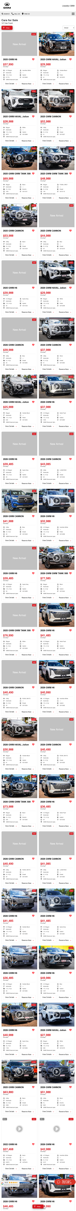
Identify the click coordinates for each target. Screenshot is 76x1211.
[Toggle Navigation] (73, 13)
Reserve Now (26, 84)
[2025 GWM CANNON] (57, 215)
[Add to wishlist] (33, 59)
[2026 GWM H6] (19, 444)
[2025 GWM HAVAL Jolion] (57, 44)
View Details (9, 83)
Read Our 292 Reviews (11, 1184)
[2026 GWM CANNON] (19, 329)
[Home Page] (7, 5)
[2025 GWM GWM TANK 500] (19, 615)
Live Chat (65, 1182)
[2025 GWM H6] (19, 44)
